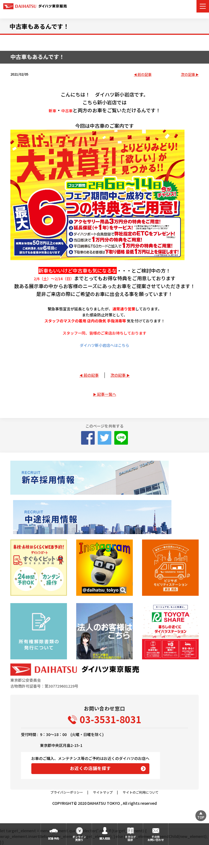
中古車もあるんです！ (39, 26)
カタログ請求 (130, 838)
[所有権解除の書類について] (38, 631)
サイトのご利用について (141, 792)
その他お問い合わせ (155, 838)
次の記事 (188, 74)
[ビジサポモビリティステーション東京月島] (170, 568)
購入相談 (104, 838)
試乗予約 (53, 838)
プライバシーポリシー (66, 792)
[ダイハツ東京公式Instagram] (104, 568)
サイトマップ (103, 792)
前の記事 (144, 74)
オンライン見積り (79, 838)
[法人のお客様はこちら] (104, 631)
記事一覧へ (106, 394)
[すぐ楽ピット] (38, 568)
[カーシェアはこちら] (170, 631)
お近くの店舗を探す (90, 768)
